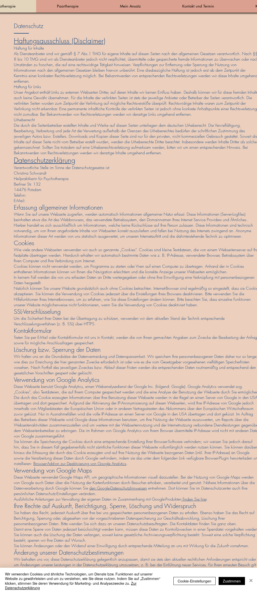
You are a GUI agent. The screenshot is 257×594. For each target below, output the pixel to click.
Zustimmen (232, 580)
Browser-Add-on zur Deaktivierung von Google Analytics (79, 463)
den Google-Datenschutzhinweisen (118, 488)
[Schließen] (251, 581)
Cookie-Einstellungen (194, 580)
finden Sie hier (193, 499)
